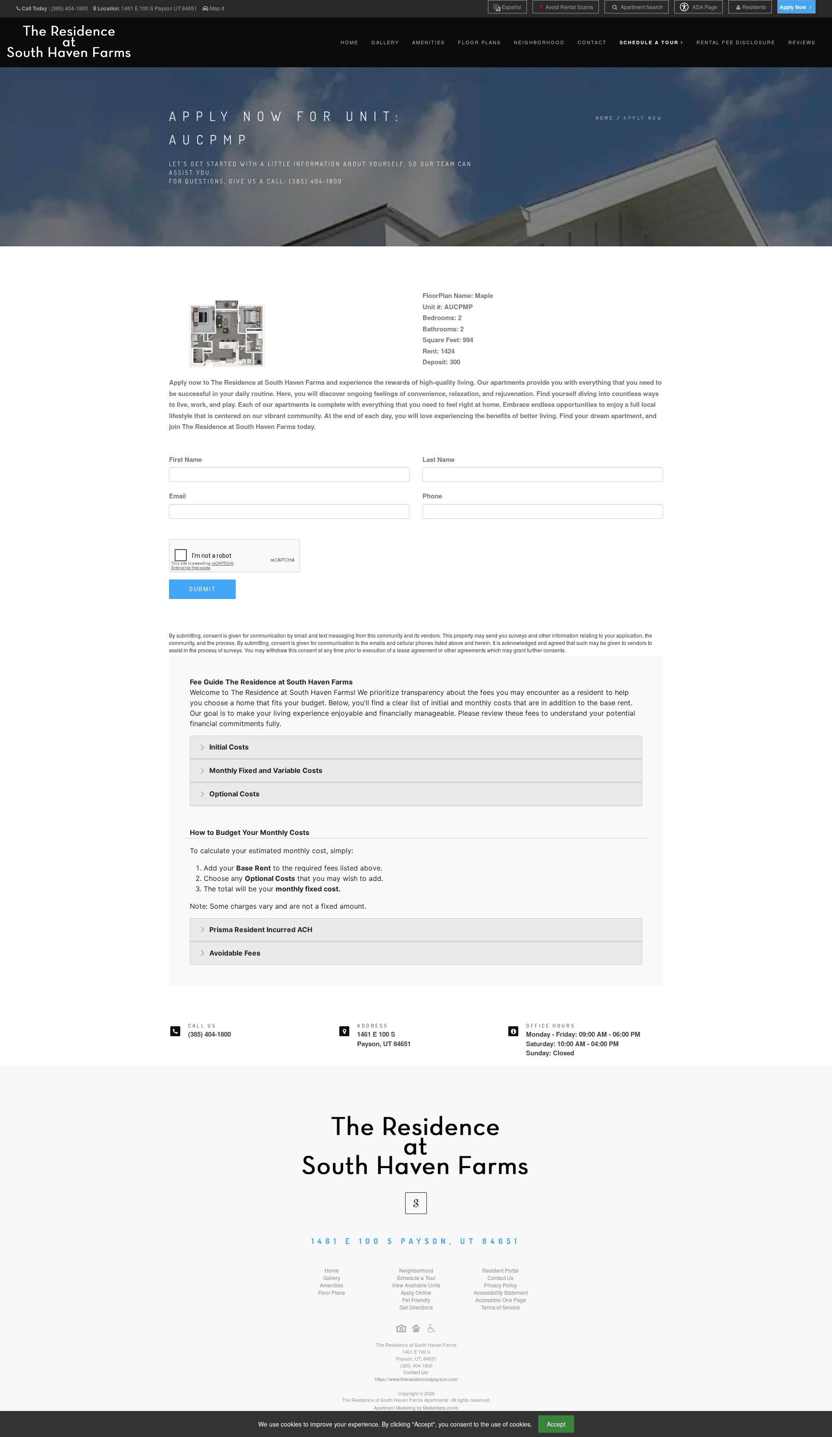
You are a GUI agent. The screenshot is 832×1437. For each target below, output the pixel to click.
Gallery (385, 42)
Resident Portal (500, 1270)
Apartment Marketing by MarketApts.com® (416, 1408)
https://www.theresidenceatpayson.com (416, 1378)
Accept (556, 1424)
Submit (202, 589)
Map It (217, 8)
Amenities (428, 42)
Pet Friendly (416, 1299)
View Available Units (416, 1285)
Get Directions (416, 1307)
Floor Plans (479, 42)
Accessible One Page (500, 1299)
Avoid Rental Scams (568, 6)
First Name (185, 459)
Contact (592, 42)
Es (510, 6)
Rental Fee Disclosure (735, 42)
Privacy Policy (500, 1285)
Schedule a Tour (416, 1277)
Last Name (438, 459)
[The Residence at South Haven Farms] (416, 1143)
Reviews (802, 42)
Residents (754, 6)
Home (349, 42)
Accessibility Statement (501, 1292)
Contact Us (501, 1277)
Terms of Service (500, 1307)
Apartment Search (641, 6)
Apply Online (416, 1292)
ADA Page (704, 6)
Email (177, 496)
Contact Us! (416, 1371)
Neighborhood (539, 42)
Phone (432, 496)
